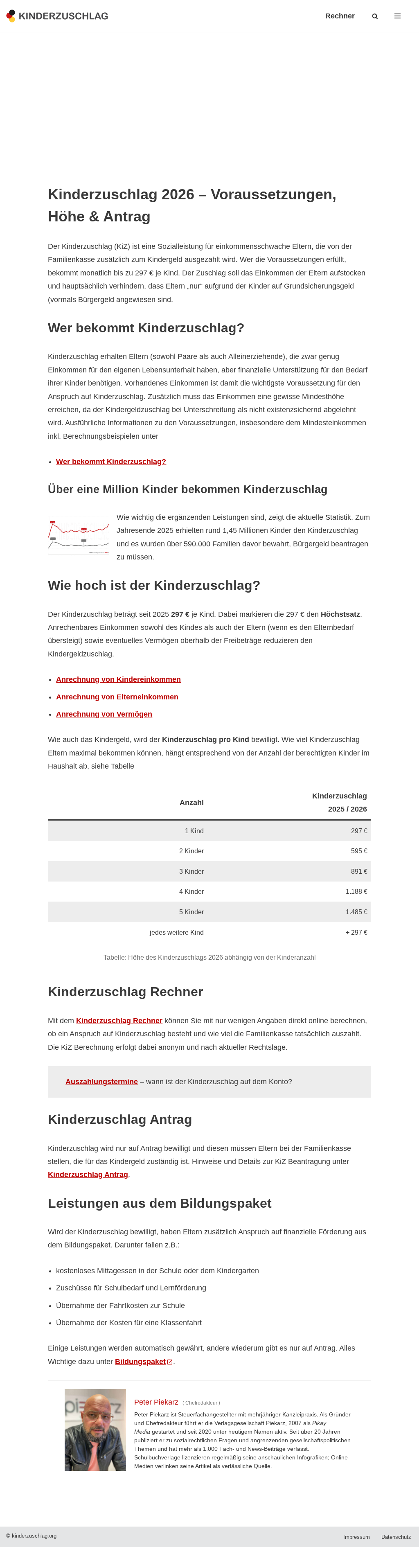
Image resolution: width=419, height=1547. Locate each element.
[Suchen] (375, 16)
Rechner (340, 16)
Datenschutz (396, 1537)
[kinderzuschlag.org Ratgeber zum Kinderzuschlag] (57, 15)
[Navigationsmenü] (397, 16)
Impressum (356, 1537)
